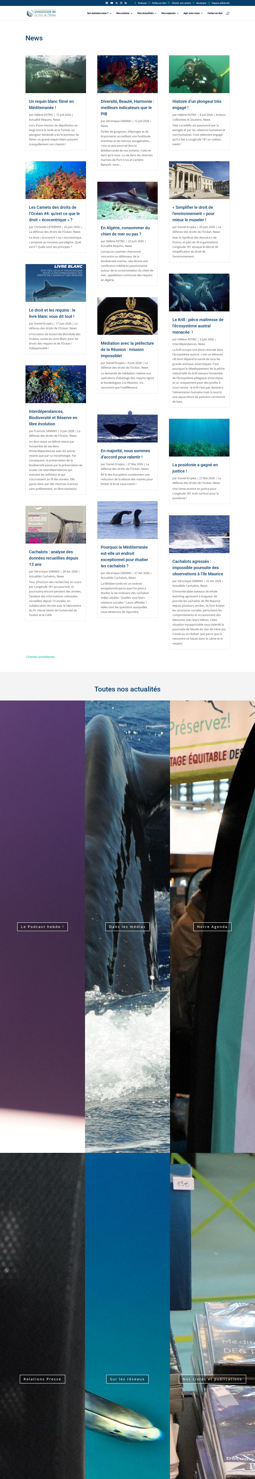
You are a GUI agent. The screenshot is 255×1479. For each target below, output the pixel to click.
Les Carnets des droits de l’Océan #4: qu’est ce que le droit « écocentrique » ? (54, 213)
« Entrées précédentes (40, 657)
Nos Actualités (145, 13)
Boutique (201, 3)
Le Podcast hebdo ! (42, 926)
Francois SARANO (45, 431)
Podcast (142, 3)
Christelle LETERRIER (47, 227)
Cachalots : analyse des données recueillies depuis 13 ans (53, 558)
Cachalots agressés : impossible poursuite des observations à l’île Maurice (197, 567)
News (56, 120)
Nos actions (122, 13)
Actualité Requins (40, 120)
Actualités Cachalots (42, 576)
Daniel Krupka (43, 323)
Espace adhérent (221, 3)
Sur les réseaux (127, 1379)
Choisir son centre (181, 3)
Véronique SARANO (47, 571)
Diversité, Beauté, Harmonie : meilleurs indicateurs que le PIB (127, 107)
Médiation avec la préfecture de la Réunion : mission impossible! (127, 349)
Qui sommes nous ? (97, 13)
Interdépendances (184, 344)
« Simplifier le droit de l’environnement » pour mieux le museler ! (193, 213)
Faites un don (159, 3)
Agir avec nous (192, 13)
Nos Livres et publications (212, 1379)
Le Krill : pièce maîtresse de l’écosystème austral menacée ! (197, 326)
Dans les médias (127, 926)
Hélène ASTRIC (43, 115)
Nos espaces (169, 13)
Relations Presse (42, 1379)
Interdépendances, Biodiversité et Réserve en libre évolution (53, 417)
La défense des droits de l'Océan (50, 232)
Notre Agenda (212, 926)
